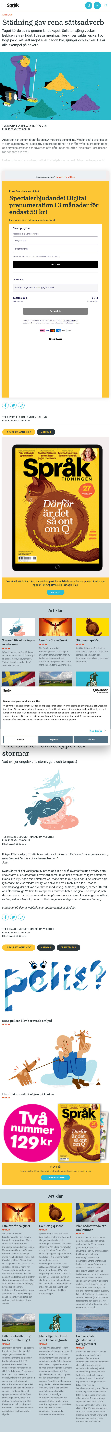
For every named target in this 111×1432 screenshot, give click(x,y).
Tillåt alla (90, 739)
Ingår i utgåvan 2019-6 (19, 432)
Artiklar (7, 14)
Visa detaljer (95, 731)
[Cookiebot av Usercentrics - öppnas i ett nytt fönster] (95, 691)
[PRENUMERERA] (88, 5)
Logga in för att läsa (65, 177)
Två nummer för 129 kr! (55, 1178)
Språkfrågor (68, 947)
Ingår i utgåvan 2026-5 (19, 947)
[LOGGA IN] (97, 5)
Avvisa (20, 739)
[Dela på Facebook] (5, 405)
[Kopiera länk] (21, 405)
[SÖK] (106, 5)
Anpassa (53, 739)
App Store (55, 592)
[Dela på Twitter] (13, 405)
